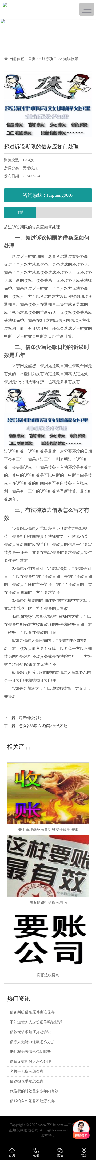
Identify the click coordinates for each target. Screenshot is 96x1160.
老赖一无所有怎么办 (26, 1071)
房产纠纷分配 (30, 718)
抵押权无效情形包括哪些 (30, 1052)
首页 (31, 59)
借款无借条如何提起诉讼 (30, 1032)
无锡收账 (70, 59)
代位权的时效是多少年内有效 (34, 1091)
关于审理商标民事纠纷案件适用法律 (48, 830)
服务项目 (49, 59)
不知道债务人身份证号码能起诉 (36, 1022)
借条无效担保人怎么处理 (30, 1062)
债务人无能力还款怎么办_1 (32, 1042)
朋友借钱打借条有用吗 (48, 902)
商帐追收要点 (48, 975)
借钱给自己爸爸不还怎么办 (32, 1101)
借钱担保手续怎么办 (26, 1081)
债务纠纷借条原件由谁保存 (32, 1012)
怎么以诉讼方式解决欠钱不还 (43, 726)
